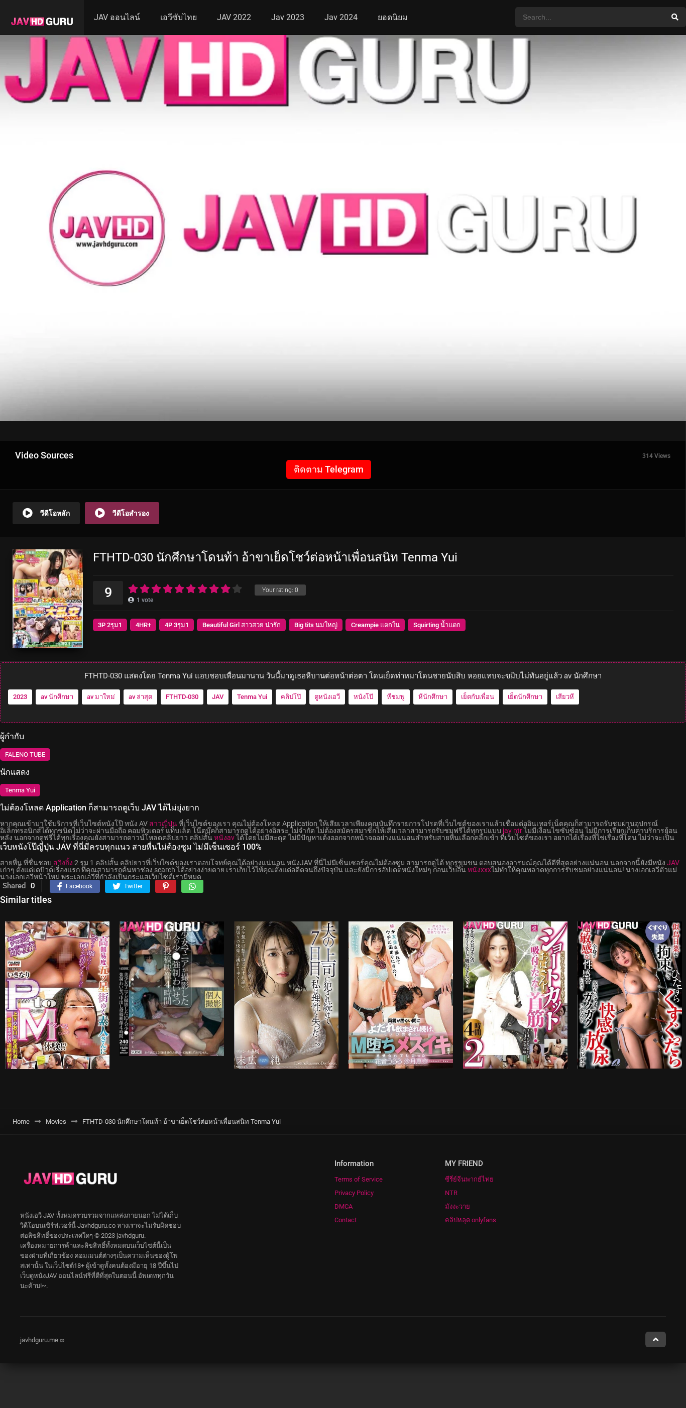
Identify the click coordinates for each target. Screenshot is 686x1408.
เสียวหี (565, 697)
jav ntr (512, 831)
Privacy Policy (354, 1193)
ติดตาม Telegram (329, 469)
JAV (217, 697)
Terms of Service (358, 1179)
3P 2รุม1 (110, 625)
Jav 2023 (287, 17)
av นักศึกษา (57, 697)
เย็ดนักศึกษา (525, 697)
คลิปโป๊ (291, 697)
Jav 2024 (341, 17)
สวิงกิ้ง (63, 863)
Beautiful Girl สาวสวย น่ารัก (241, 625)
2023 (20, 697)
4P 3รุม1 (177, 625)
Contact (345, 1220)
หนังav (224, 838)
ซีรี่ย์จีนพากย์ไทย (469, 1179)
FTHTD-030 (182, 697)
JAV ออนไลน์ (117, 17)
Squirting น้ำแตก (437, 625)
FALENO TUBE (25, 755)
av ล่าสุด (140, 697)
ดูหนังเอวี (327, 697)
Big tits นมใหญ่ (315, 625)
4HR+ (143, 625)
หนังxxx (479, 870)
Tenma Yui (252, 697)
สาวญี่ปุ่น (163, 823)
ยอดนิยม (393, 17)
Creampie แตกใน (375, 625)
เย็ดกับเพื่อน (477, 697)
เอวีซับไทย (178, 17)
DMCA (343, 1206)
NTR (451, 1193)
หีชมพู (396, 697)
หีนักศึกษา (432, 697)
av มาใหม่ (101, 697)
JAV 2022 (234, 17)
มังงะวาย (457, 1206)
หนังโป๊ (363, 697)
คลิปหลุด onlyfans (470, 1220)
